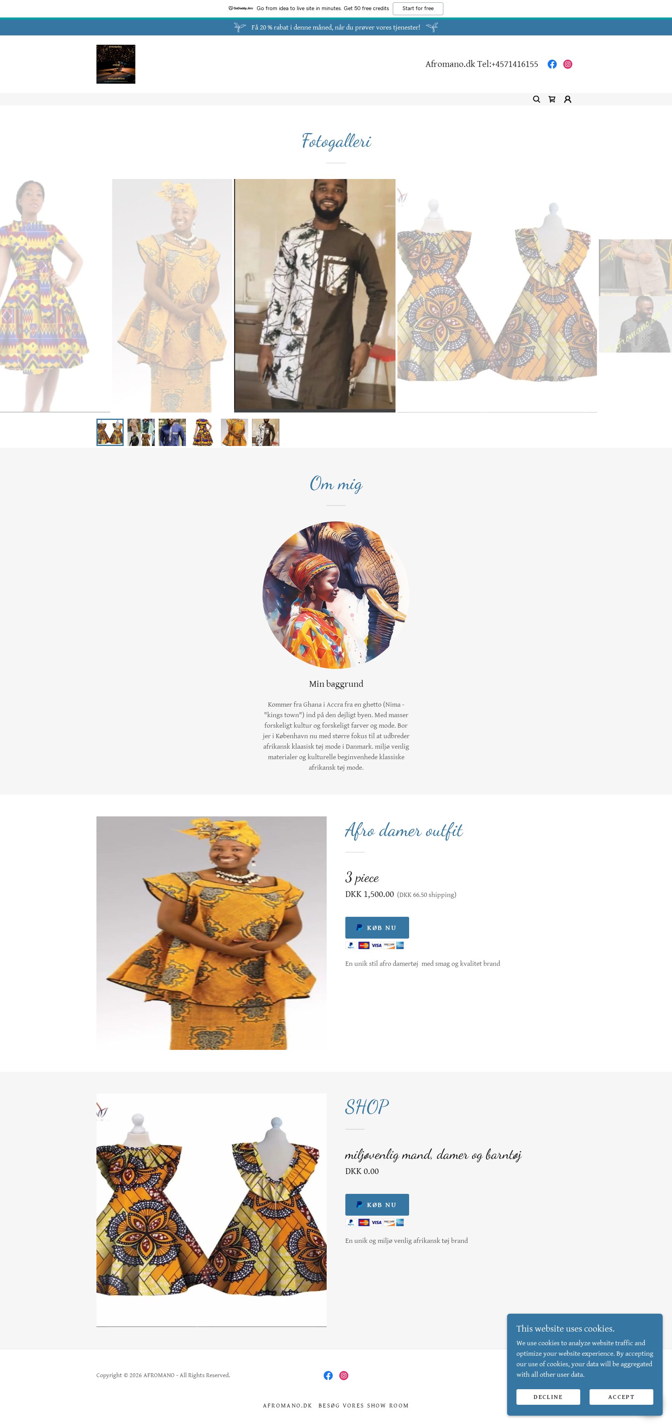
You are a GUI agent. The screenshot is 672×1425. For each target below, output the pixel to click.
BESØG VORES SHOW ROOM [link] (363, 1405)
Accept (621, 1397)
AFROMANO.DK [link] (287, 1405)
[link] (115, 64)
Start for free (418, 8)
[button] (568, 99)
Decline (548, 1397)
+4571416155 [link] (515, 64)
